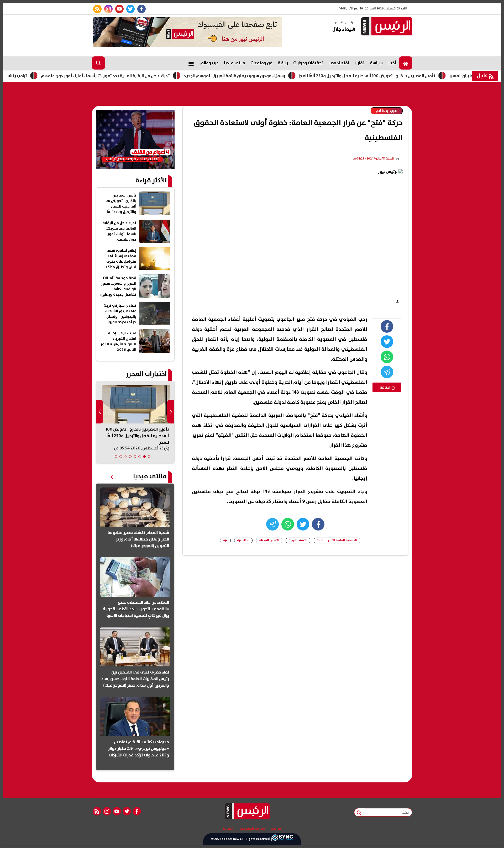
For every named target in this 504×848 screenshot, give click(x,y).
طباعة (385, 387)
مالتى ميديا (234, 63)
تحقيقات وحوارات (308, 63)
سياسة (376, 63)
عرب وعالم (209, 63)
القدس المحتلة (269, 540)
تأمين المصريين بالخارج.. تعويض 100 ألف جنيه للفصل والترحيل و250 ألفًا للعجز (393, 75)
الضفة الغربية (297, 540)
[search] (98, 63)
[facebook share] (387, 326)
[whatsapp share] (387, 357)
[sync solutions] (282, 839)
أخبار (392, 63)
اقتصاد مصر (339, 63)
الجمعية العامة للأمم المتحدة (337, 540)
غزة (225, 540)
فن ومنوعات (261, 63)
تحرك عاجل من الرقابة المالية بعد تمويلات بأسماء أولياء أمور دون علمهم (132, 75)
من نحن (276, 829)
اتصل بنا (228, 829)
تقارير (359, 63)
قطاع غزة (243, 540)
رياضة (283, 63)
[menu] (191, 63)
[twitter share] (387, 341)
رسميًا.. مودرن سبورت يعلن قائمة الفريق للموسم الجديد (261, 75)
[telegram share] (387, 372)
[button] (149, 456)
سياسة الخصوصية (252, 829)
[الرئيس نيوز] (386, 26)
